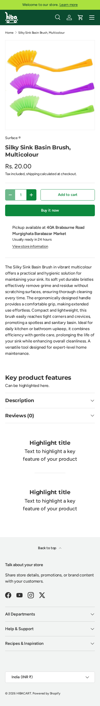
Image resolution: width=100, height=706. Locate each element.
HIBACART (23, 693)
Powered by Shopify (46, 693)
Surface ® (13, 138)
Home (9, 32)
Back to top (47, 548)
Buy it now (50, 210)
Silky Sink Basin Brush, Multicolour (41, 32)
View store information (30, 246)
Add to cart (67, 194)
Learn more (68, 4)
